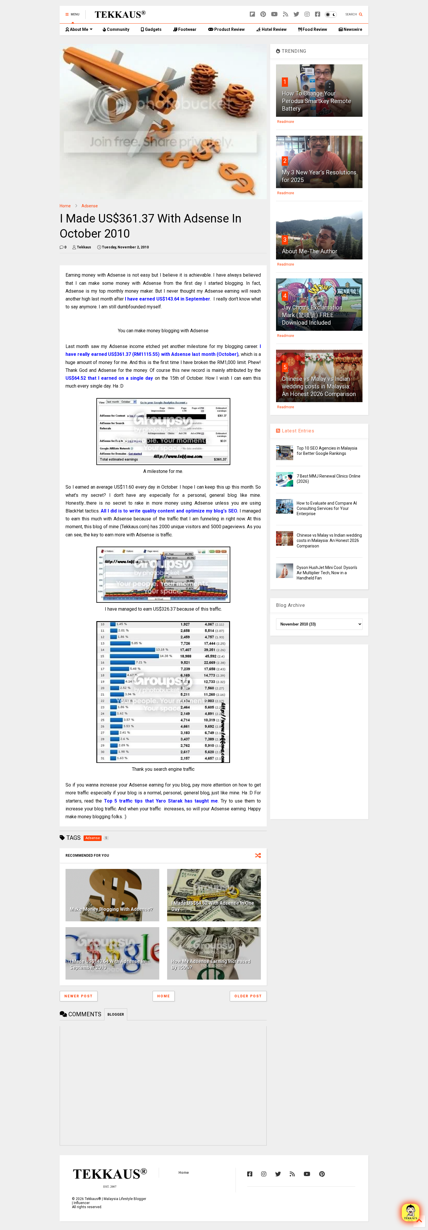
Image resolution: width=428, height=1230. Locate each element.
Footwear (187, 29)
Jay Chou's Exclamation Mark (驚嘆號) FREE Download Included (312, 315)
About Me (78, 29)
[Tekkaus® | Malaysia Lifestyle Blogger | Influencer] (118, 16)
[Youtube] (274, 14)
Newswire (352, 29)
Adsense (90, 206)
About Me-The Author (309, 251)
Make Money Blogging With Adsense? (111, 909)
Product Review (229, 29)
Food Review (314, 29)
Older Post (248, 996)
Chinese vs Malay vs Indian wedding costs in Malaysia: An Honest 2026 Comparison (319, 386)
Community (117, 29)
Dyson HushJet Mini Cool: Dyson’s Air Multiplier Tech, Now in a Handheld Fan (327, 572)
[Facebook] (317, 14)
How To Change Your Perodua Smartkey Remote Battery (316, 101)
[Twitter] (296, 14)
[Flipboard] (252, 14)
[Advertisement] (319, 731)
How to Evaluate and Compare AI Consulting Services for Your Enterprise (327, 508)
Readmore (285, 122)
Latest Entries (297, 431)
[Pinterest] (263, 14)
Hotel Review (273, 29)
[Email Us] (410, 1212)
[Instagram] (307, 14)
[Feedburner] (285, 14)
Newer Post (78, 996)
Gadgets (153, 29)
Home (65, 206)
